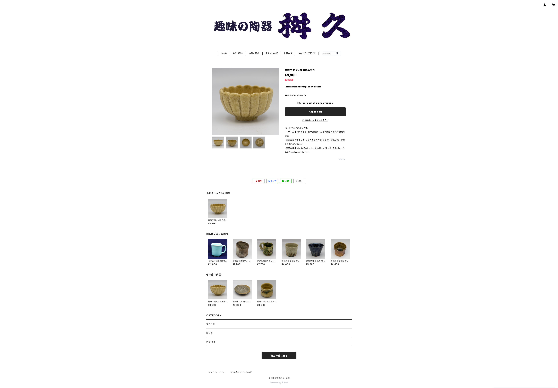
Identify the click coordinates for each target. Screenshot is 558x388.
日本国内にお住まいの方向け (315, 120)
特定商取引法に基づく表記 (241, 372)
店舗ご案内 (254, 53)
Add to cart (315, 111)
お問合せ (288, 53)
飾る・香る (211, 341)
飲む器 (209, 332)
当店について (271, 53)
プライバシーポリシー (217, 372)
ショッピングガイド (307, 53)
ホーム (224, 53)
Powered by (276, 383)
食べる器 (210, 324)
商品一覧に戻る (279, 355)
